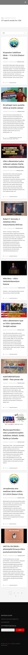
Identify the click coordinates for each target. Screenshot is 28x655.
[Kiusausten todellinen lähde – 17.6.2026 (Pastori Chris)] (14, 43)
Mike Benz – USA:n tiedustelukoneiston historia (11, 281)
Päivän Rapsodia (12, 82)
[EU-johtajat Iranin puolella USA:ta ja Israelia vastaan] (14, 94)
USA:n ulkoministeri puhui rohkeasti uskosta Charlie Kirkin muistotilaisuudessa (13, 164)
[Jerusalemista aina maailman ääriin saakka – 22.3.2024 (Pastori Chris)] (14, 479)
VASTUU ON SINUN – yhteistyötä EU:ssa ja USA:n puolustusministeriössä (14, 549)
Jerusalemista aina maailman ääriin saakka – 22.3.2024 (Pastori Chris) (13, 491)
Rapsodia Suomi (20, 61)
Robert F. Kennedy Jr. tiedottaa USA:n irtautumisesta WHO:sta (12, 222)
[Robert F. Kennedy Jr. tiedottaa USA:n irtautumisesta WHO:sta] (14, 208)
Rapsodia (7, 643)
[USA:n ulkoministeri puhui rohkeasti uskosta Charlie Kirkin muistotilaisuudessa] (14, 151)
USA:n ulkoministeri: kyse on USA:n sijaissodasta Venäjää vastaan (13, 323)
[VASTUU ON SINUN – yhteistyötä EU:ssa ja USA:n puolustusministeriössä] (14, 536)
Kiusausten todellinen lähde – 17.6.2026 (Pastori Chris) (13, 55)
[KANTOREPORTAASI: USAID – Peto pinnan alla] (14, 366)
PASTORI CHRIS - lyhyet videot (12, 138)
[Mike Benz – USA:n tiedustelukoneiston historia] (14, 268)
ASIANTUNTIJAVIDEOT (13, 137)
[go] (25, 33)
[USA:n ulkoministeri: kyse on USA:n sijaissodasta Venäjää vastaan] (14, 310)
